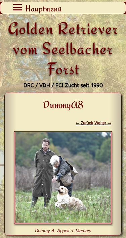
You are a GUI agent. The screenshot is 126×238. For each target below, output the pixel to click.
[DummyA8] (63, 222)
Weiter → (102, 122)
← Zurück (84, 122)
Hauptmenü (43, 8)
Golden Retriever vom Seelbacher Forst (63, 48)
